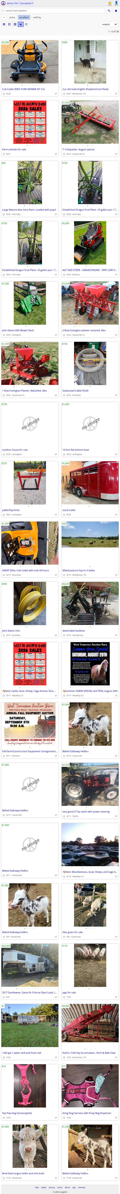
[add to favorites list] (4, 93)
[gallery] (20, 24)
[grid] (15, 24)
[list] (4, 24)
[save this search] (116, 10)
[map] (26, 24)
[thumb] (9, 24)
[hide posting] (56, 93)
